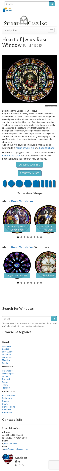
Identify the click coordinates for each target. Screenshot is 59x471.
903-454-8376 (10, 443)
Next (52, 219)
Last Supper (7, 351)
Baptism (5, 348)
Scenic (5, 382)
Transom (6, 387)
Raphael (6, 379)
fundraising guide (11, 155)
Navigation (10, 30)
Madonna (6, 354)
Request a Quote (29, 173)
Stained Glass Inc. (11, 428)
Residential (7, 412)
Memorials (7, 357)
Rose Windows (22, 201)
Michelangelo (8, 373)
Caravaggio (7, 370)
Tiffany (5, 384)
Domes (5, 401)
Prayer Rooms (8, 406)
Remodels (6, 409)
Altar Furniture (8, 395)
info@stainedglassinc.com (16, 449)
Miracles (6, 360)
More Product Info (30, 164)
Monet (5, 376)
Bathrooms (7, 398)
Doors (5, 403)
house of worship (25, 147)
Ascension (6, 346)
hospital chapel (47, 147)
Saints (5, 363)
